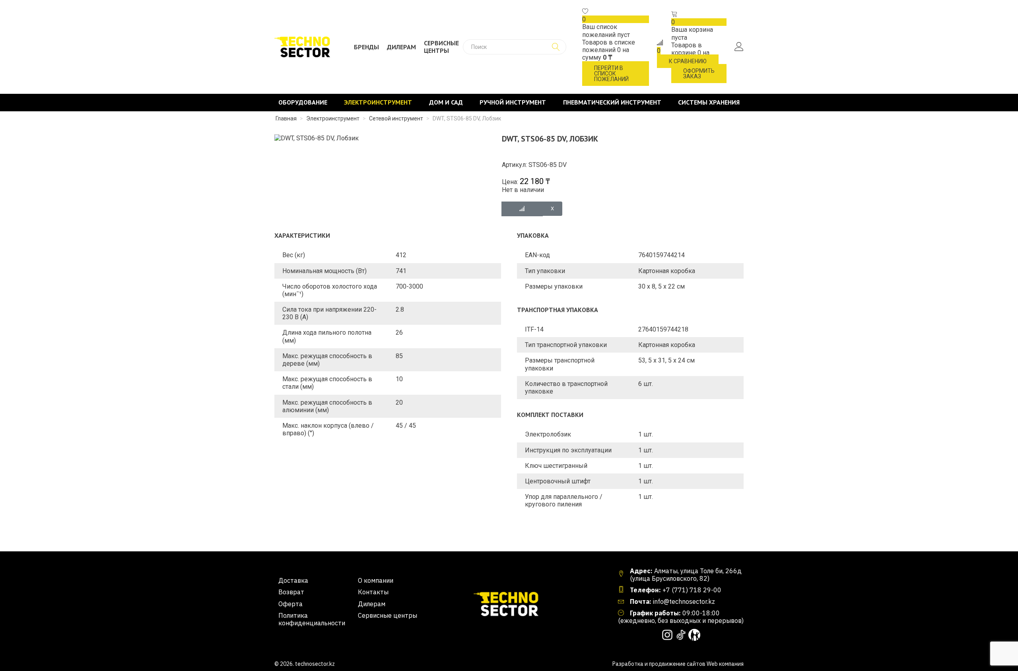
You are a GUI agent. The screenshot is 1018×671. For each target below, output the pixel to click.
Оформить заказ (699, 74)
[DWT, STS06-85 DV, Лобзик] (316, 138)
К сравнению (688, 61)
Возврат (291, 592)
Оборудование (302, 102)
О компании (375, 580)
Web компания (725, 663)
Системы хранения (709, 102)
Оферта (290, 604)
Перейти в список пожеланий (611, 73)
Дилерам (401, 47)
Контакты (373, 592)
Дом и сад (446, 102)
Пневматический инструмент (612, 102)
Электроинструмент (378, 102)
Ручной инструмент (513, 102)
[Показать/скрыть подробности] (585, 12)
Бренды (366, 47)
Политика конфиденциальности (311, 619)
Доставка (293, 580)
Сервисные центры (441, 46)
